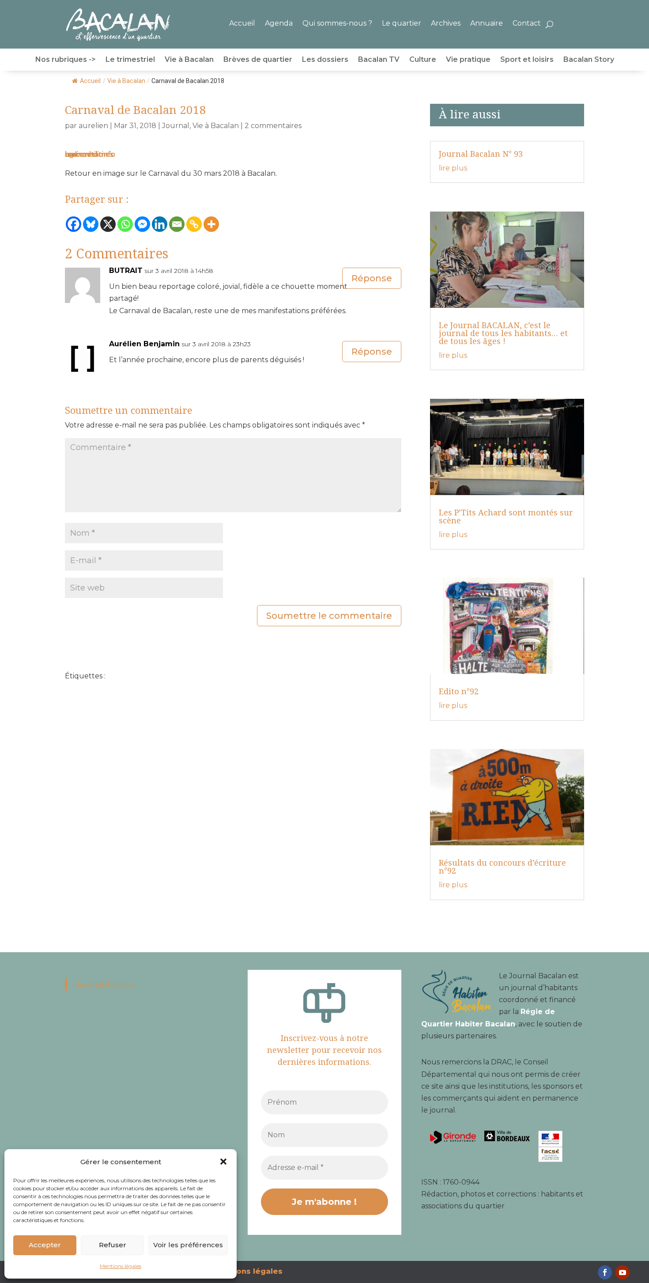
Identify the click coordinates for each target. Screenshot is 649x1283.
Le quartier (401, 23)
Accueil (242, 23)
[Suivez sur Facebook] (605, 1272)
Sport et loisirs (527, 60)
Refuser (112, 1245)
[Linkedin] (159, 224)
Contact (527, 23)
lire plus (453, 168)
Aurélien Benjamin (144, 344)
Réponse (371, 278)
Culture (422, 60)
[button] (223, 1161)
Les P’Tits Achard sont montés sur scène (506, 516)
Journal (175, 125)
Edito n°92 (459, 691)
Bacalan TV (379, 60)
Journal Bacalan (104, 984)
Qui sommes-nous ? (337, 23)
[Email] (177, 224)
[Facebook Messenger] (142, 224)
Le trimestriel (130, 60)
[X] (108, 224)
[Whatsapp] (125, 224)
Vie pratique (468, 60)
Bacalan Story (588, 60)
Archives (445, 23)
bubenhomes (89, 154)
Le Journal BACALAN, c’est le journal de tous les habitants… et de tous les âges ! (503, 333)
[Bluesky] (90, 224)
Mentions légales (120, 1266)
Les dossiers (325, 60)
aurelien (93, 125)
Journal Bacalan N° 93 (481, 153)
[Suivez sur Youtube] (622, 1272)
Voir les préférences (188, 1245)
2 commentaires (273, 125)
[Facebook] (73, 224)
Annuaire (486, 23)
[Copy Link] (194, 224)
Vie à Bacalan (189, 60)
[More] (211, 224)
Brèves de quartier (257, 60)
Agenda (279, 23)
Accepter (45, 1245)
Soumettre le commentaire (329, 615)
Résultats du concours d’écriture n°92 (502, 866)
